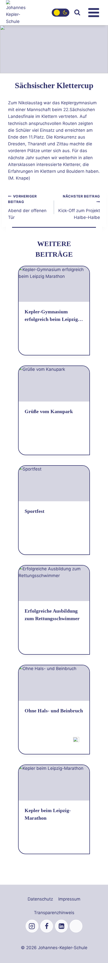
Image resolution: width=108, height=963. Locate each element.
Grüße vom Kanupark (49, 411)
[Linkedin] (61, 926)
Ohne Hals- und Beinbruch (54, 710)
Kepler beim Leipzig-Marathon (48, 814)
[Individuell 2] (76, 926)
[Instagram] (32, 926)
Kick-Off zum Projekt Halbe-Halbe (79, 207)
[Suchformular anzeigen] (77, 12)
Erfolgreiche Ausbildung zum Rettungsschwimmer (52, 614)
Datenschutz (40, 899)
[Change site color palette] (60, 13)
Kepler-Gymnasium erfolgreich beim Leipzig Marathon (51, 316)
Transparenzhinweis (54, 912)
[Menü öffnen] (93, 12)
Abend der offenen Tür (27, 207)
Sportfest (34, 511)
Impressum (69, 899)
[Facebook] (46, 926)
